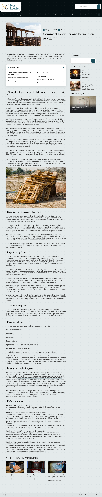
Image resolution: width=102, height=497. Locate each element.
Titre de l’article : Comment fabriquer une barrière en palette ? (19, 73)
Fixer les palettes (41, 76)
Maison (62, 30)
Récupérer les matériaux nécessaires (18, 77)
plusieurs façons (15, 54)
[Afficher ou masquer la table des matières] (41, 68)
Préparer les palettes (14, 81)
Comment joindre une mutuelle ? (14, 475)
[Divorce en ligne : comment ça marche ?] (36, 467)
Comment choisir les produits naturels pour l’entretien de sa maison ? (56, 476)
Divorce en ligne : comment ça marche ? (35, 475)
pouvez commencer (13, 141)
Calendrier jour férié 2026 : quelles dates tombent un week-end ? (82, 106)
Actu (83, 70)
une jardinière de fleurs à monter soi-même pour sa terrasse (39, 378)
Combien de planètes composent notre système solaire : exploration (88, 75)
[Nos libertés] (10, 6)
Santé (7, 479)
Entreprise (29, 479)
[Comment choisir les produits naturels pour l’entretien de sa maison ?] (57, 467)
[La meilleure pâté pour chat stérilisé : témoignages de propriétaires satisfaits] (75, 86)
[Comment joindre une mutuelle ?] (15, 467)
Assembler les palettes (43, 73)
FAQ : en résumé (41, 83)
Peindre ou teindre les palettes (45, 79)
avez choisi (23, 119)
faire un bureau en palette (25, 99)
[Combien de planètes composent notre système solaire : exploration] (75, 74)
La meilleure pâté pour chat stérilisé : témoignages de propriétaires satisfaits (88, 87)
